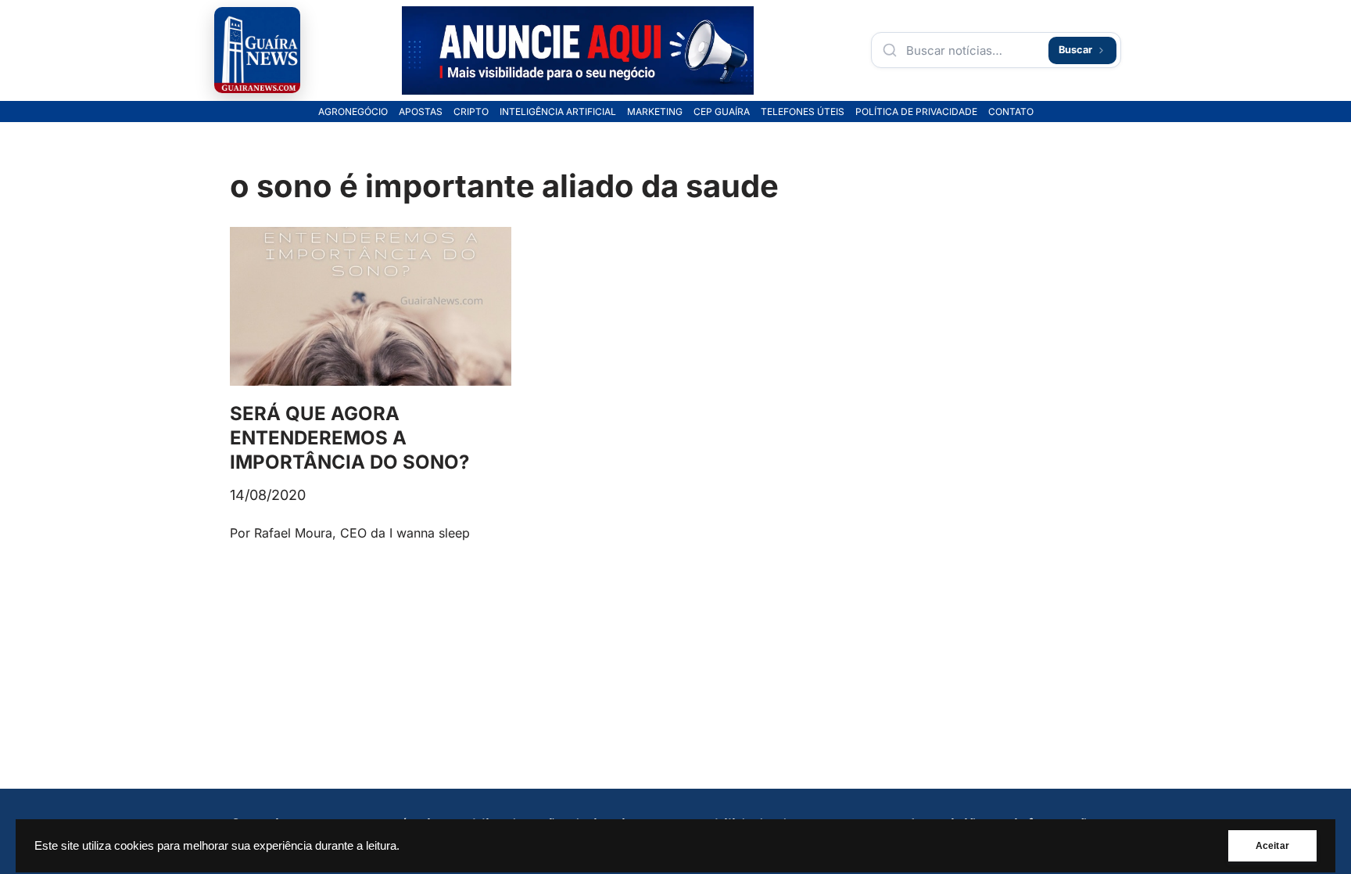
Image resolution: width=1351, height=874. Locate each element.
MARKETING (655, 112)
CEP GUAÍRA (721, 112)
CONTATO (1011, 112)
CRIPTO (471, 112)
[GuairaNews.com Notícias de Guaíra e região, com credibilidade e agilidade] (257, 50)
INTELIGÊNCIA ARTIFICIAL (558, 112)
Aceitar (1272, 845)
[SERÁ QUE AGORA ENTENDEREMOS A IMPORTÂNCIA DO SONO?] (370, 306)
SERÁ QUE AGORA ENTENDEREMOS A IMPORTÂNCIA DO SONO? (349, 437)
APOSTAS (421, 112)
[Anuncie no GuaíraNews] (578, 50)
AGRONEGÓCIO (353, 112)
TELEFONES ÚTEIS (802, 112)
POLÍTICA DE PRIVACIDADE (916, 112)
